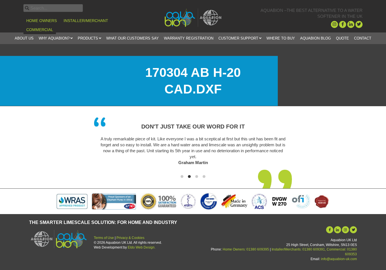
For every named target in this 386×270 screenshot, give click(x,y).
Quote (342, 38)
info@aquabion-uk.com (339, 259)
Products (88, 38)
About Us (24, 38)
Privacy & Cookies (130, 238)
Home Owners (41, 20)
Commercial (39, 29)
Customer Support (238, 38)
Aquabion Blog (315, 38)
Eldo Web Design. (141, 247)
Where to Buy (280, 38)
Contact (362, 38)
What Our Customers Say (132, 38)
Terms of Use (104, 238)
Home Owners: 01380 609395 (246, 249)
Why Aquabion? (54, 38)
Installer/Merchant (86, 20)
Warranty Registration (188, 38)
